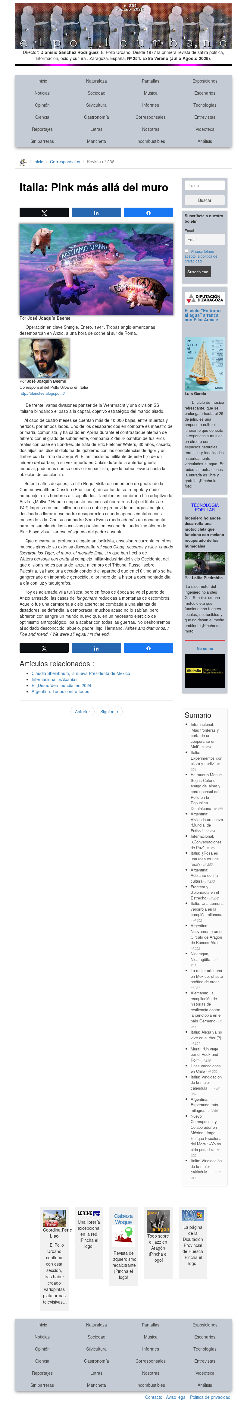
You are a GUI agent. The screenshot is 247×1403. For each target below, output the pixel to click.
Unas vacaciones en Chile (206, 1068)
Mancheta (96, 141)
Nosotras (150, 129)
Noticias (42, 93)
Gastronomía (96, 117)
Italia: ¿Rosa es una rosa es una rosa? (205, 858)
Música (151, 93)
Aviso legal (176, 1397)
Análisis (205, 141)
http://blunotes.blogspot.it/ (42, 393)
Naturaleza (96, 81)
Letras (96, 129)
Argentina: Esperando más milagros (204, 1104)
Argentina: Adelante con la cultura (204, 875)
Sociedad (96, 93)
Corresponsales (151, 117)
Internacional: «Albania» (55, 679)
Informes (150, 105)
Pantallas (150, 81)
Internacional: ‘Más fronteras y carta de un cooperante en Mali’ (205, 735)
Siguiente (109, 711)
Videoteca (204, 129)
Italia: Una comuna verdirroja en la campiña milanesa (207, 911)
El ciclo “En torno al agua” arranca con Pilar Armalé (203, 315)
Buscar (204, 200)
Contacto (153, 1397)
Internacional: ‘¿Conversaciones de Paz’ (206, 841)
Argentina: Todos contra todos (60, 691)
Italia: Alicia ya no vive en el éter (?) (207, 1037)
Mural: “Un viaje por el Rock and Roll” (204, 1054)
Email (189, 230)
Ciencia (42, 117)
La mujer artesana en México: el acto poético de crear (207, 979)
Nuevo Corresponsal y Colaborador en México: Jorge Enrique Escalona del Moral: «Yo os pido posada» (206, 1135)
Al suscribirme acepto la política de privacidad (201, 256)
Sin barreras (42, 141)
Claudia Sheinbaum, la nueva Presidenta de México (81, 673)
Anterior (82, 711)
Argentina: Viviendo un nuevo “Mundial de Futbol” (207, 822)
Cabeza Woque (123, 1219)
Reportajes (42, 129)
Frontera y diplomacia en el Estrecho (205, 892)
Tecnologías (205, 105)
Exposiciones (204, 81)
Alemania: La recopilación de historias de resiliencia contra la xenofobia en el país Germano (206, 1009)
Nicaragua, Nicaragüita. (204, 959)
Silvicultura (96, 105)
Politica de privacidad (210, 1397)
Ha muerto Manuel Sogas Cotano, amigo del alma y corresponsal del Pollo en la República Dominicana (207, 791)
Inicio (42, 81)
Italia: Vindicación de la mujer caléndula (206, 1085)
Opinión (42, 105)
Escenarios (204, 93)
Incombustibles (150, 141)
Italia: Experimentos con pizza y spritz (206, 760)
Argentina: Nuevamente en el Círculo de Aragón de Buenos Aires (206, 936)
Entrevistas (204, 117)
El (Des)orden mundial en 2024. (62, 685)
